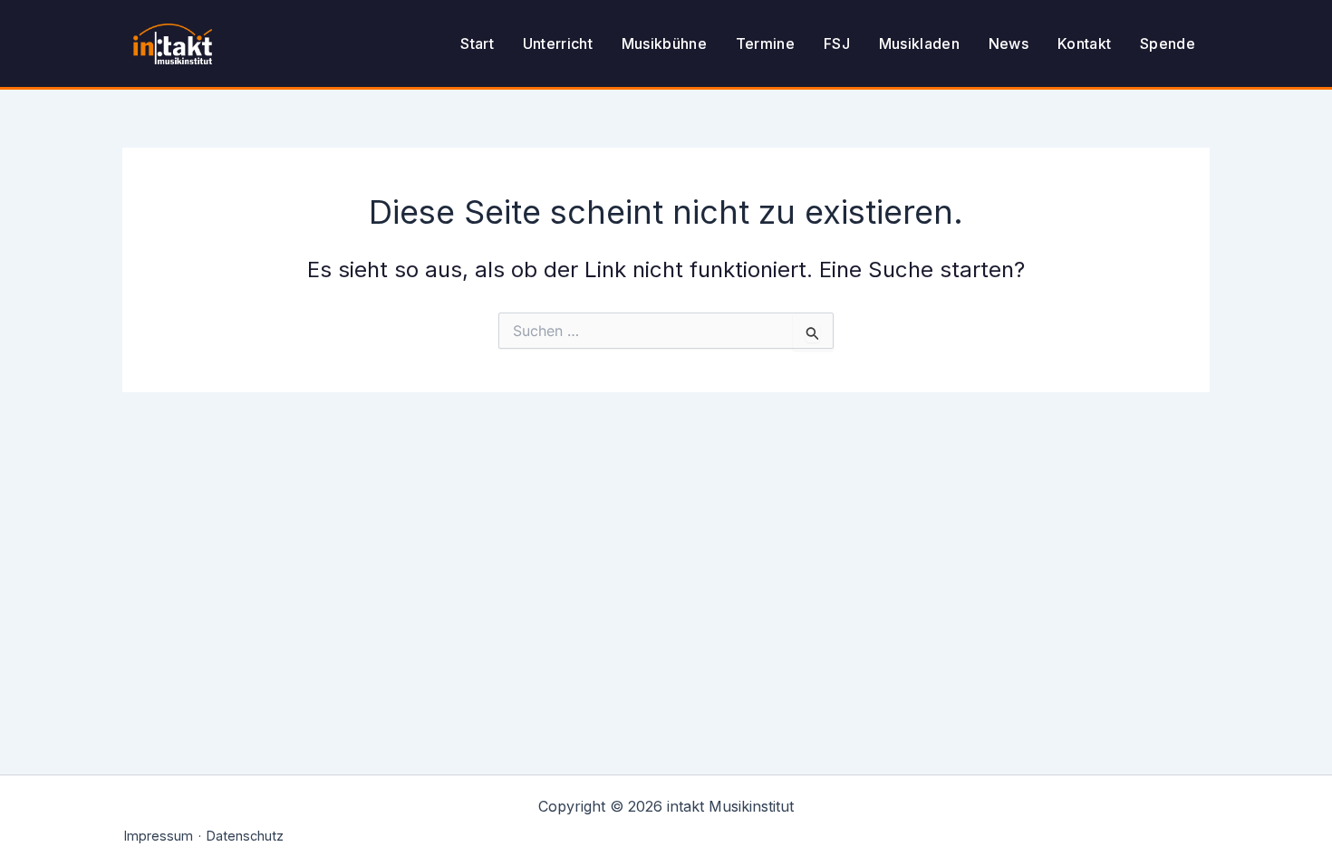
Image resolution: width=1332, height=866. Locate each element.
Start (477, 43)
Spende (1167, 43)
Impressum (158, 835)
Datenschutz (245, 835)
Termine (765, 43)
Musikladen (919, 43)
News (1008, 43)
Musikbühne (664, 43)
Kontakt (1084, 43)
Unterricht (558, 43)
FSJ (837, 43)
